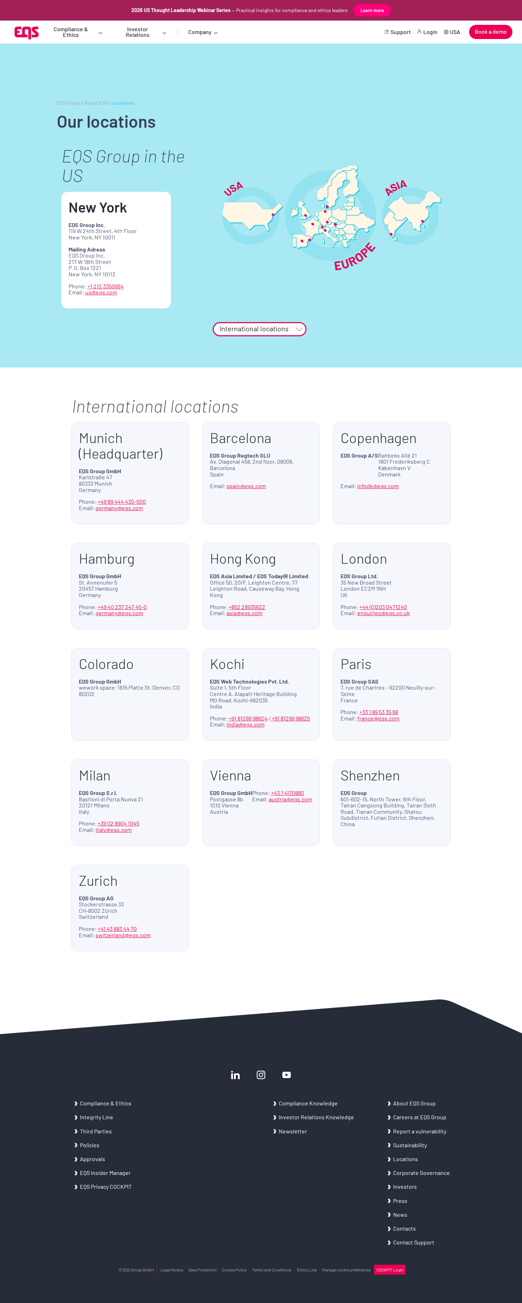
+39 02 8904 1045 (118, 823)
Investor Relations (137, 32)
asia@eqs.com (244, 612)
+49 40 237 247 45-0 (122, 606)
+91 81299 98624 (248, 718)
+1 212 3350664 (105, 286)
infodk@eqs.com (378, 485)
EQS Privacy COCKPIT (106, 1186)
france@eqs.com (378, 718)
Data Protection (203, 1269)
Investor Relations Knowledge (316, 1117)
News (400, 1214)
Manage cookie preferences (346, 1269)
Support (401, 31)
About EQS (95, 102)
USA (455, 31)
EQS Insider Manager (105, 1172)
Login (430, 31)
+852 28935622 (247, 606)
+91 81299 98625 (290, 718)
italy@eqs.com (114, 829)
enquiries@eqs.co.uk (383, 612)
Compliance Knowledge (308, 1103)
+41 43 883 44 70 (117, 928)
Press (400, 1200)
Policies (89, 1145)
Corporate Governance (421, 1172)
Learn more (372, 10)
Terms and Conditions (272, 1269)
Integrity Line (96, 1117)
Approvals (92, 1158)
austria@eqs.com (290, 799)
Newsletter (293, 1131)
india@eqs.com (246, 724)
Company (200, 31)
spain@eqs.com (246, 485)
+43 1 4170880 (287, 792)
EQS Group (68, 102)
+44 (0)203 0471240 (383, 606)
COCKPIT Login (389, 1269)
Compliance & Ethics (71, 32)
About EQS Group (414, 1103)
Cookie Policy (234, 1269)
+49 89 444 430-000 (122, 501)
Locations (405, 1158)
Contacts (404, 1228)
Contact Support (413, 1242)
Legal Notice (172, 1269)
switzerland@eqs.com (123, 935)
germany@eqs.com (119, 507)
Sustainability (410, 1145)
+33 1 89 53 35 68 (378, 711)
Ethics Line (307, 1269)
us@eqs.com (101, 292)
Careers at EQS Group (419, 1117)
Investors (405, 1186)
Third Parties (96, 1131)
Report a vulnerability (419, 1131)
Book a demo (491, 31)
